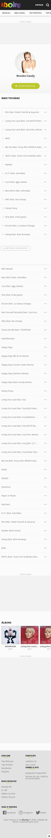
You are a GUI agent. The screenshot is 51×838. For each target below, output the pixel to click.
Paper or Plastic (8, 495)
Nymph (8, 164)
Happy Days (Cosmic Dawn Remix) (17, 364)
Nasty (4, 469)
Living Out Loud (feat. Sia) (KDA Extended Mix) (20, 408)
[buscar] (47, 4)
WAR (7, 138)
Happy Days (7, 347)
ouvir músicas (26, 86)
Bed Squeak (7, 268)
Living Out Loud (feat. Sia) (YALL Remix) (23, 129)
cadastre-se (31, 761)
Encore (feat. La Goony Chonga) (20, 225)
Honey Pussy (11, 208)
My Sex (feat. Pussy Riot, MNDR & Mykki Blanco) (24, 147)
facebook (11, 812)
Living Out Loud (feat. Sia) (13, 399)
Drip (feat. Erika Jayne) (15, 217)
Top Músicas (7, 761)
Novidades (6, 768)
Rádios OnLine (8, 797)
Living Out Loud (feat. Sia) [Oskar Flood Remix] (20, 452)
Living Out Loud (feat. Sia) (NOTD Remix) (24, 120)
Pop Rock (5, 504)
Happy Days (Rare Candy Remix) (16, 382)
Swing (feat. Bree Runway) (17, 234)
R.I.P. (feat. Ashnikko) (15, 173)
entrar (39, 5)
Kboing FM (6, 786)
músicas (6, 13)
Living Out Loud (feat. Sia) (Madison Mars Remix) (20, 417)
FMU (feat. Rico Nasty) (15, 199)
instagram (28, 812)
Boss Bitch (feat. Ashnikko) (17, 190)
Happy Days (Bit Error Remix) (15, 356)
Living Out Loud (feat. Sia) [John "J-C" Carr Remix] (20, 443)
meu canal (19, 13)
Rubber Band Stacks (11, 530)
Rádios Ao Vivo (8, 793)
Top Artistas (7, 764)
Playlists (5, 771)
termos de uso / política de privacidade (37, 777)
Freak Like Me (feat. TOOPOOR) (16, 329)
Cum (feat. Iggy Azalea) (16, 182)
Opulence (6, 487)
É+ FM (4, 790)
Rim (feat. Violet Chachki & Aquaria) (22, 112)
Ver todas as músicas (16, 248)
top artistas (35, 13)
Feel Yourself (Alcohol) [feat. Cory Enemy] (20, 312)
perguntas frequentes (36, 773)
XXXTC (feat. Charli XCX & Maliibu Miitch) (24, 155)
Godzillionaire (8, 338)
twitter (43, 812)
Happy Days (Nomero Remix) (14, 373)
